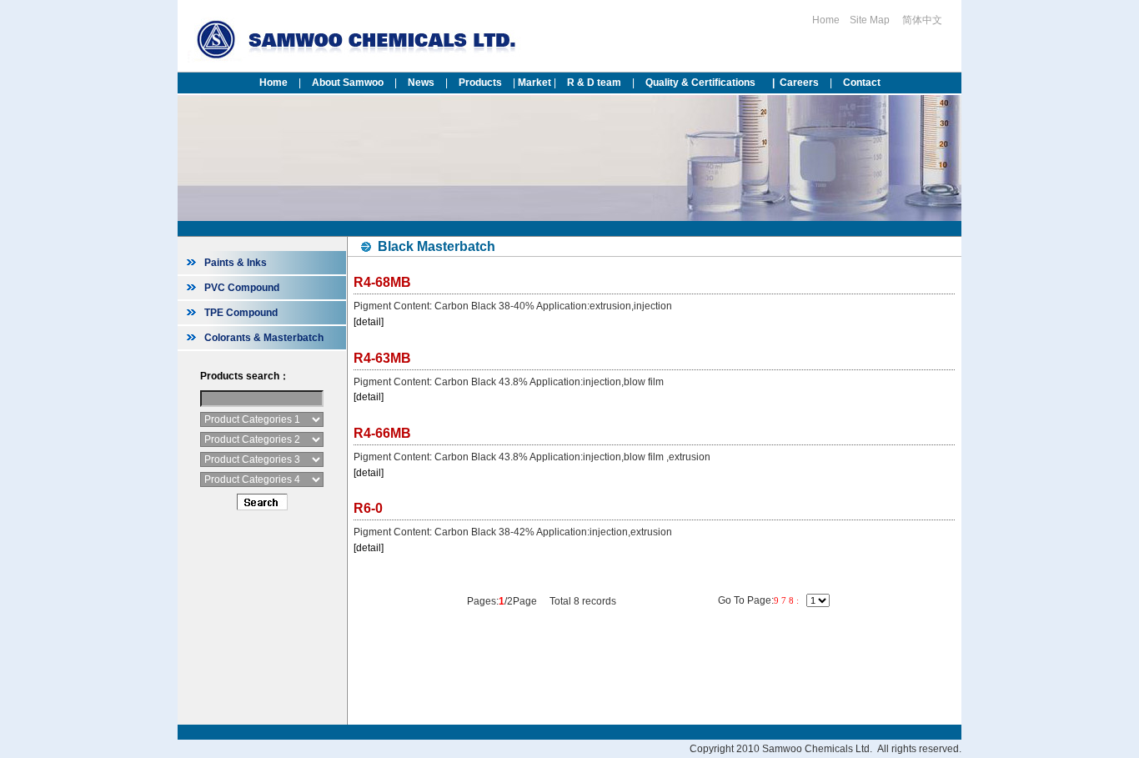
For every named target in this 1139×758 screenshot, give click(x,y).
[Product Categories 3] (262, 459)
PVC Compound (241, 288)
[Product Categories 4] (262, 479)
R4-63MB (382, 358)
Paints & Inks (235, 263)
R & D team (594, 82)
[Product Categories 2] (262, 439)
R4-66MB (382, 433)
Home (826, 20)
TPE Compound (241, 313)
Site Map (870, 20)
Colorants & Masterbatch (264, 338)
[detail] (369, 322)
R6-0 (368, 508)
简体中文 (923, 20)
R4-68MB (382, 282)
